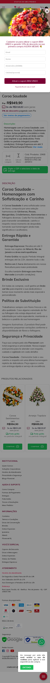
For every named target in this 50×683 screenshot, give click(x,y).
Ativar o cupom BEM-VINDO (25, 81)
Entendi (27, 667)
